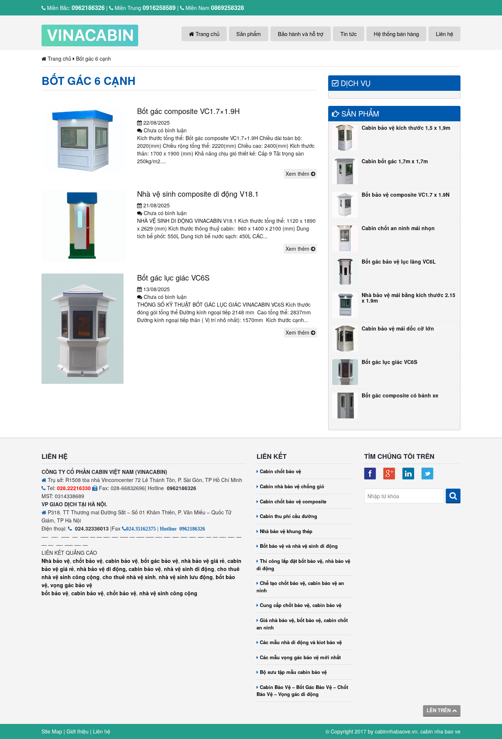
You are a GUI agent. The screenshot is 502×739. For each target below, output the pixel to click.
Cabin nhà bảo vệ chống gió (292, 486)
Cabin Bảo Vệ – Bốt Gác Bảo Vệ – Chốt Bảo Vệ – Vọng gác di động (302, 690)
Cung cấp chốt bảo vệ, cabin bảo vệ (300, 604)
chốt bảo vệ (88, 560)
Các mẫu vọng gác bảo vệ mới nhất (300, 657)
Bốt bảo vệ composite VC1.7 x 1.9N (405, 194)
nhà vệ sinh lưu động (186, 577)
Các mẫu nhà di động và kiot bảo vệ (301, 642)
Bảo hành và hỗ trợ (300, 34)
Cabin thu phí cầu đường (288, 516)
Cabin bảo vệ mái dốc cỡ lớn (398, 328)
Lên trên (439, 710)
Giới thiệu (78, 731)
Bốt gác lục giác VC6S (173, 277)
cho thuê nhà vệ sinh (129, 577)
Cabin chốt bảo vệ (280, 471)
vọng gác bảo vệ (71, 585)
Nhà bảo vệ (56, 560)
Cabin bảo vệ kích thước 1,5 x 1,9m (406, 127)
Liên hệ (444, 34)
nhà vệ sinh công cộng (168, 593)
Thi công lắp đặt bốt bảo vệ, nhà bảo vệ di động (303, 564)
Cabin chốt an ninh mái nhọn (398, 228)
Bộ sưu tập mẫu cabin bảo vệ (293, 671)
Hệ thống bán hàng (396, 34)
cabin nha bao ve (440, 731)
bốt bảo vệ (55, 593)
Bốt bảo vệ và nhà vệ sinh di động (299, 545)
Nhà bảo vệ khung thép (286, 531)
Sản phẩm (248, 34)
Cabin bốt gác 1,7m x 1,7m (395, 161)
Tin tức (348, 34)
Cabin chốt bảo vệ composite (293, 501)
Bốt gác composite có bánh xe (400, 395)
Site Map (52, 731)
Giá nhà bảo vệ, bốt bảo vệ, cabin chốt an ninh (302, 624)
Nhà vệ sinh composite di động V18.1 (198, 193)
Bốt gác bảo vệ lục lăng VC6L (399, 261)
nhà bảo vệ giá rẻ (203, 560)
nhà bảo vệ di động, (102, 568)
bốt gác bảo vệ (159, 560)
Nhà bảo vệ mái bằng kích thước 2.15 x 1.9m (408, 297)
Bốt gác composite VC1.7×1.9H (188, 111)
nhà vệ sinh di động (189, 568)
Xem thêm (298, 173)
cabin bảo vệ (121, 560)
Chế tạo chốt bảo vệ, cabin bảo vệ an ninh (300, 586)
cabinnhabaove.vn (396, 731)
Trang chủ (206, 34)
